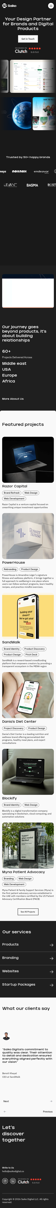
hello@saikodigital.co (13, 1171)
